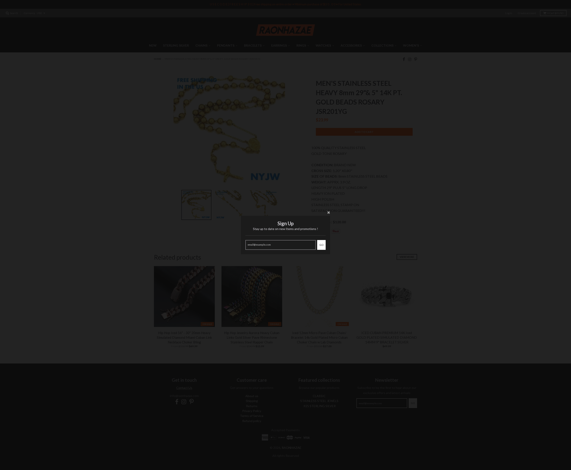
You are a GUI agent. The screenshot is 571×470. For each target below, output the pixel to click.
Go (321, 244)
